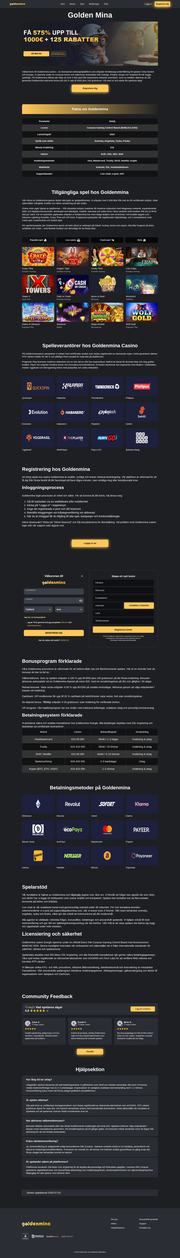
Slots (139, 240)
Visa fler (90, 1051)
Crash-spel (105, 240)
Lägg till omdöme (142, 1009)
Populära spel (36, 240)
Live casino (71, 240)
